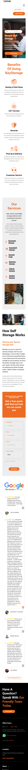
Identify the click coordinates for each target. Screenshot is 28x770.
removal (22, 159)
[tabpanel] (14, 364)
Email (7, 432)
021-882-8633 (11, 740)
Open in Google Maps (8, 758)
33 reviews (16, 31)
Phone (8, 441)
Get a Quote (18, 9)
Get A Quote (14, 53)
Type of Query (10, 451)
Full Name (9, 422)
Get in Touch (19, 13)
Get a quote (8, 711)
